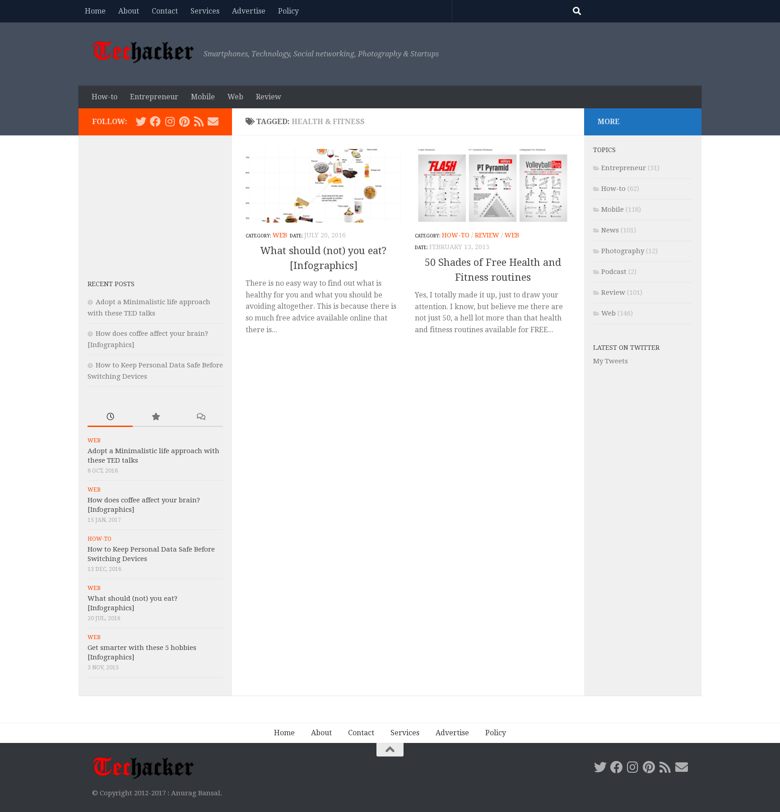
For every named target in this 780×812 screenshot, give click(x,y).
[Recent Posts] (110, 417)
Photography (622, 251)
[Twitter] (140, 121)
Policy (288, 11)
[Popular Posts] (155, 417)
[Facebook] (155, 121)
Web (235, 97)
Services (204, 11)
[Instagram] (169, 121)
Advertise (248, 11)
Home (95, 11)
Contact (165, 11)
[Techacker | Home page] (143, 52)
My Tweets (610, 361)
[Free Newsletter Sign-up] (213, 121)
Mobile (203, 97)
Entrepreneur (154, 97)
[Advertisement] (155, 200)
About (128, 11)
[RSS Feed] (198, 121)
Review (268, 97)
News (610, 230)
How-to (104, 97)
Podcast (614, 272)
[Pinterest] (184, 121)
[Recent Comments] (200, 417)
